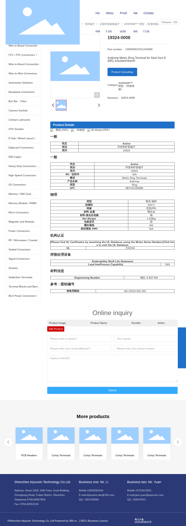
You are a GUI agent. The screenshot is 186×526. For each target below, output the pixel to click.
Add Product (56, 328)
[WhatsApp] (182, 331)
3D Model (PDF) (100, 129)
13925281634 (95, 490)
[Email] (182, 348)
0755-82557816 (36, 499)
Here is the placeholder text (29, 443)
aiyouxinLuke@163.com (100, 494)
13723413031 (143, 490)
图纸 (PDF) (62, 129)
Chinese (166, 22)
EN (175, 22)
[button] (8, 442)
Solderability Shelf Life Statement (112, 261)
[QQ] (182, 340)
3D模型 (80, 129)
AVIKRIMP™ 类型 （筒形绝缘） (126, 86)
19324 (126, 150)
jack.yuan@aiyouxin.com (149, 494)
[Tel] (182, 356)
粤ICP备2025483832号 (143, 520)
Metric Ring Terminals (134, 177)
